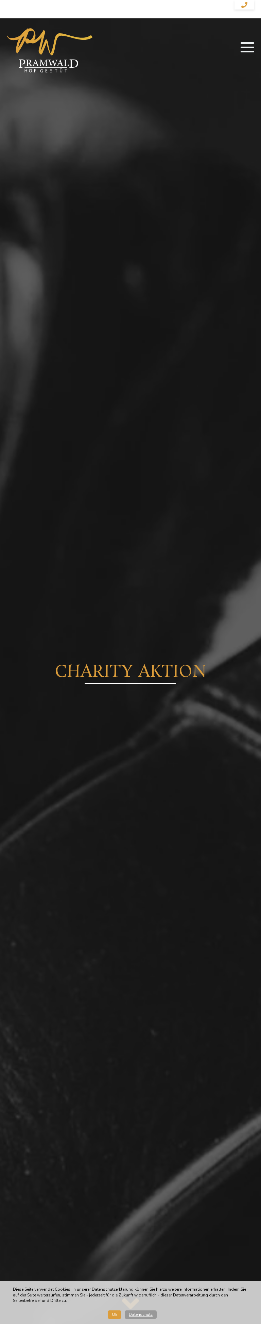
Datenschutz (141, 1314)
